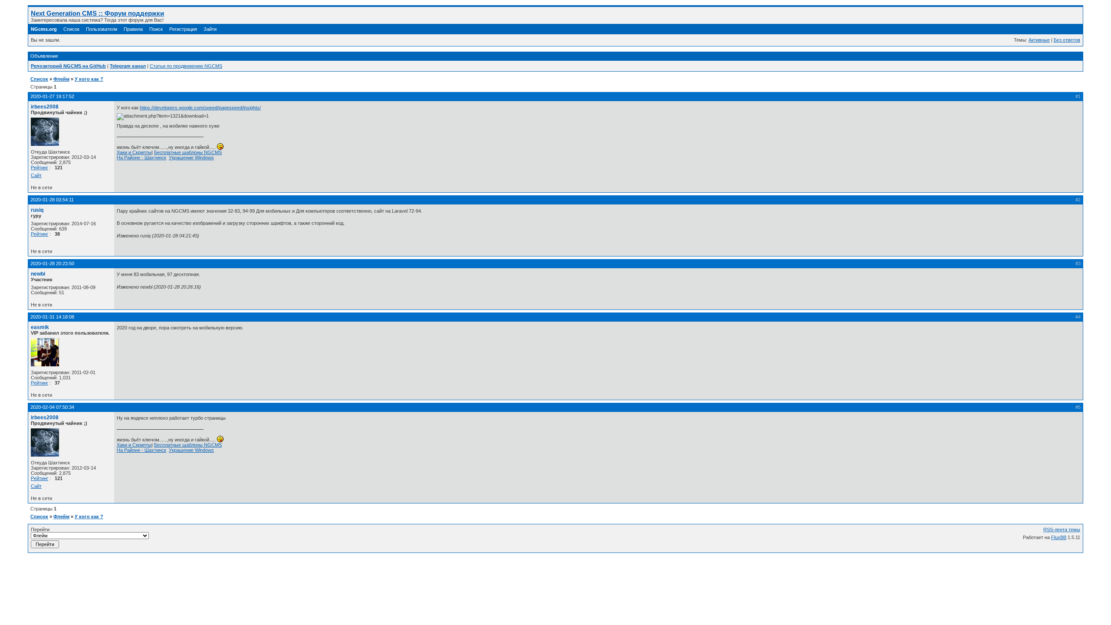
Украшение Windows (191, 157)
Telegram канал (128, 66)
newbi (38, 274)
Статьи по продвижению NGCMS (186, 66)
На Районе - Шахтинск (141, 157)
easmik (40, 327)
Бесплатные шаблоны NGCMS (188, 152)
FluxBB (1058, 537)
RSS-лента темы (1061, 529)
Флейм (61, 79)
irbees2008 (45, 107)
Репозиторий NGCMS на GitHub (68, 66)
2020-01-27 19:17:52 (52, 96)
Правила (133, 29)
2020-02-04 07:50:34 (52, 407)
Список (71, 29)
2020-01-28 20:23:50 (52, 263)
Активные (1039, 40)
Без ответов (1067, 40)
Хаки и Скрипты (134, 152)
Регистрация (183, 29)
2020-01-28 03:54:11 (52, 199)
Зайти (210, 29)
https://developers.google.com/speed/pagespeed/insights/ (200, 107)
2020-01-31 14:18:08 (52, 316)
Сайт (36, 175)
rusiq (37, 210)
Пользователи (101, 29)
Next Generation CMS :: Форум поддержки (97, 13)
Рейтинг (39, 167)
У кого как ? (89, 79)
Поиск (156, 29)
